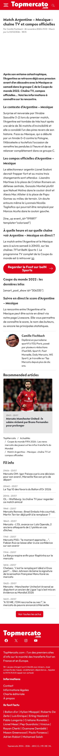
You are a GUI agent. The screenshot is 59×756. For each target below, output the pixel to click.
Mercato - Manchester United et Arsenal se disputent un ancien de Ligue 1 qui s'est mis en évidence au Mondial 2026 (29, 589)
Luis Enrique (19, 716)
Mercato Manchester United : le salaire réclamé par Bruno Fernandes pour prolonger (27, 422)
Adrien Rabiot (11, 736)
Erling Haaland (38, 716)
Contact (8, 685)
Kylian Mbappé (29, 711)
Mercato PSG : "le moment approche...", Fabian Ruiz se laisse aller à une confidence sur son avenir (28, 542)
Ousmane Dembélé (34, 728)
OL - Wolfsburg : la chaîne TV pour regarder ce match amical (28, 500)
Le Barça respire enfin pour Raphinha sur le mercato (28, 557)
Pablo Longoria (12, 720)
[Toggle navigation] (6, 5)
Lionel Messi (10, 724)
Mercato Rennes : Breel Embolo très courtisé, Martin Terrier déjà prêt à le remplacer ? (29, 513)
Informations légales (16, 690)
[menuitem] (53, 5)
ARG (34, 746)
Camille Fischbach (33, 336)
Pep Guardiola (29, 724)
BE (46, 746)
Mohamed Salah (33, 736)
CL (38, 746)
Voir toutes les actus (29, 614)
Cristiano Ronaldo (36, 720)
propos (10, 698)
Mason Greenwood (15, 732)
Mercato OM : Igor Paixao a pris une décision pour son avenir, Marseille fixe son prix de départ (29, 476)
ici (32, 258)
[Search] (53, 5)
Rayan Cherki (11, 728)
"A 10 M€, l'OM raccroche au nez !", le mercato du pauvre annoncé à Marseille (26, 603)
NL (50, 746)
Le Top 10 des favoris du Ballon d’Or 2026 (27, 489)
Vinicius (44, 724)
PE (42, 746)
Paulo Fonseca (38, 732)
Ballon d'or (11, 711)
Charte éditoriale (14, 694)
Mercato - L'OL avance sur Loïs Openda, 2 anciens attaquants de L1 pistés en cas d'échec (27, 527)
